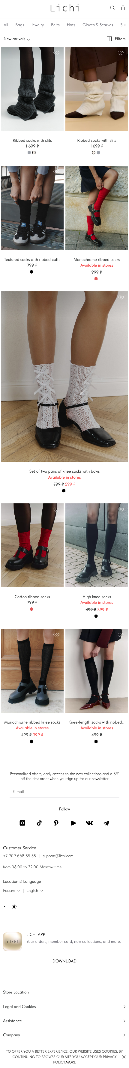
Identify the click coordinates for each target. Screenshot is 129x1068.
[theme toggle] (10, 906)
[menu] (7, 7)
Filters (120, 38)
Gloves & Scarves (97, 25)
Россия (9, 890)
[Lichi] (64, 7)
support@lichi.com (58, 856)
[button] (124, 1057)
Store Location (16, 992)
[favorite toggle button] (56, 53)
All (6, 25)
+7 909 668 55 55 (19, 856)
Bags (19, 25)
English (32, 890)
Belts (55, 25)
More (71, 1062)
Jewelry (38, 25)
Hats (71, 25)
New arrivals (14, 38)
